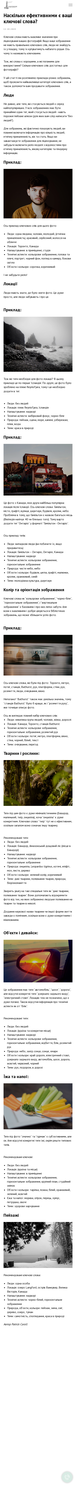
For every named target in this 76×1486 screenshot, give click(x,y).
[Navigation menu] (70, 5)
